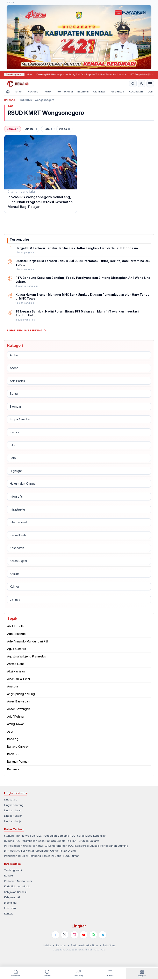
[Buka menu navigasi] (150, 83)
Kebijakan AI (12, 897)
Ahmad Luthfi (15, 663)
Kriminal (15, 573)
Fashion (15, 432)
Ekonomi (82, 91)
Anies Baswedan (18, 701)
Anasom (12, 686)
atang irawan (15, 724)
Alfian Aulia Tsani (18, 679)
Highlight (16, 471)
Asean (14, 368)
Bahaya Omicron (18, 746)
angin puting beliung (21, 694)
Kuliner (14, 586)
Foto (48, 128)
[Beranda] (66, 83)
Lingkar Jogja (13, 821)
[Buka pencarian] (133, 83)
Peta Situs (109, 945)
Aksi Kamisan (16, 671)
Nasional (33, 91)
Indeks (47, 945)
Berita (14, 393)
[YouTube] (84, 935)
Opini (151, 91)
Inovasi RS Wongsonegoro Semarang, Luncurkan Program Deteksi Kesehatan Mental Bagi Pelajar (40, 202)
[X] (65, 935)
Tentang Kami (13, 870)
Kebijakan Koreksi (15, 892)
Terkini (18, 91)
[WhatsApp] (93, 935)
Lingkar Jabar (13, 815)
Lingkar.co (10, 799)
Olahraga (99, 91)
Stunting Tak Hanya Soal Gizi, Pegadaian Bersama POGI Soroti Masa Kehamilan (55, 835)
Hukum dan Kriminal (23, 483)
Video (64, 128)
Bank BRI (13, 754)
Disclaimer (10, 902)
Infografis (16, 496)
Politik (47, 91)
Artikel (31, 128)
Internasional (64, 91)
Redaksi (9, 875)
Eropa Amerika (20, 419)
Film (12, 445)
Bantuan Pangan (18, 761)
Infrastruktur (18, 509)
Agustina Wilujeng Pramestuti (26, 656)
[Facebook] (55, 935)
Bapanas (13, 769)
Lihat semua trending (25, 330)
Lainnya (15, 599)
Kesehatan (136, 91)
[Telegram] (103, 935)
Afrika (14, 355)
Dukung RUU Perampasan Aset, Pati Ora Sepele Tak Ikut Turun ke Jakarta (65, 74)
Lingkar (79, 926)
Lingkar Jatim (12, 810)
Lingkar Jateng (13, 805)
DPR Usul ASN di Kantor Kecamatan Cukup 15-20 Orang (40, 850)
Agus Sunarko (16, 648)
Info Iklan (10, 908)
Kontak (8, 913)
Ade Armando (16, 633)
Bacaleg (12, 739)
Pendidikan (117, 91)
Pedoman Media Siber (18, 881)
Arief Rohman (16, 716)
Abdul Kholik (15, 626)
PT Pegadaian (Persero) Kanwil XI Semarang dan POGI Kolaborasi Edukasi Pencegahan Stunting (66, 845)
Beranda (9, 99)
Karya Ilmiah (18, 535)
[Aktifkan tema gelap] (141, 83)
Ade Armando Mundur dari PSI (27, 641)
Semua (12, 128)
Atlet (10, 731)
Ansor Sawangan (18, 709)
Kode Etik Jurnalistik (17, 886)
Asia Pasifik (17, 381)
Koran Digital (18, 561)
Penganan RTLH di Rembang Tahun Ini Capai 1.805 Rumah (41, 855)
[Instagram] (74, 935)
